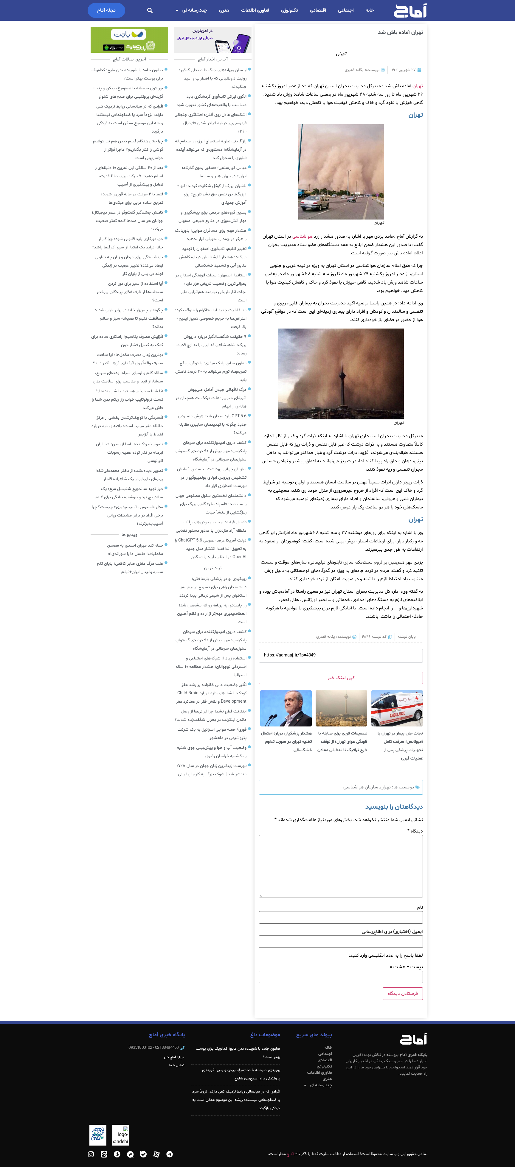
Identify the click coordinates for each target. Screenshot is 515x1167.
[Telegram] (169, 1154)
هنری (224, 10)
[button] (150, 10)
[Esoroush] (117, 1154)
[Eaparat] (156, 1154)
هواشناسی (302, 236)
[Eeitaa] (104, 1154)
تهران (417, 86)
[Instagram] (91, 1154)
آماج (290, 1154)
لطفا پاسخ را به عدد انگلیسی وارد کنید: (386, 955)
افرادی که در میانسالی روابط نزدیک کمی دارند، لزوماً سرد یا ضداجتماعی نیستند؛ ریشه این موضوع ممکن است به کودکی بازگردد (236, 1100)
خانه (370, 10)
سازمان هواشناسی (360, 787)
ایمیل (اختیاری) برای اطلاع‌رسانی (392, 931)
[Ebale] (143, 1154)
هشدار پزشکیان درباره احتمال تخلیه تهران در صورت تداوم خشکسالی (286, 742)
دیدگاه (415, 831)
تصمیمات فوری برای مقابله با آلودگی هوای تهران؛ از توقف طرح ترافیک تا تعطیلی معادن (342, 742)
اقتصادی (318, 10)
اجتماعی (346, 10)
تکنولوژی (289, 10)
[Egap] (130, 1154)
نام (420, 907)
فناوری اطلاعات (255, 10)
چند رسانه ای (194, 10)
